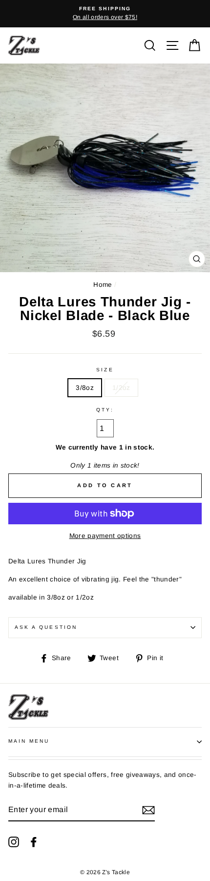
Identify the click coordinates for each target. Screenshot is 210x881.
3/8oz (85, 387)
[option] (105, 13)
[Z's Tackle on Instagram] (13, 841)
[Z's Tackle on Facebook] (33, 841)
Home (102, 284)
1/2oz (121, 387)
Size (104, 369)
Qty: (104, 409)
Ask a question (46, 627)
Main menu (29, 741)
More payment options (105, 535)
